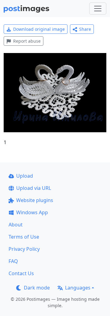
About (16, 224)
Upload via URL (33, 188)
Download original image (39, 29)
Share (85, 29)
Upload (24, 175)
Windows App (32, 212)
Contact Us (21, 273)
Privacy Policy (24, 249)
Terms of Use (24, 236)
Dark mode (37, 287)
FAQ (13, 261)
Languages (77, 287)
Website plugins (34, 200)
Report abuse (27, 41)
